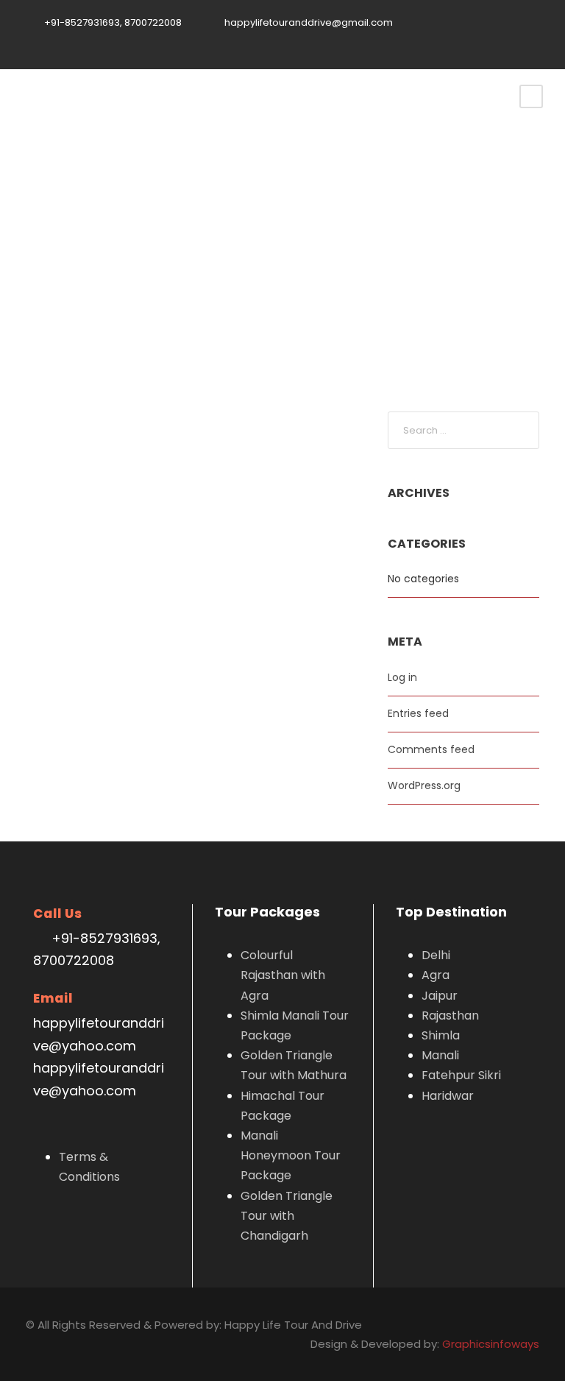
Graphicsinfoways (490, 1344)
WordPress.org (424, 785)
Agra (435, 975)
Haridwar (448, 1095)
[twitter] (490, 39)
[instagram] (535, 39)
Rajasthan (450, 1015)
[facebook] (444, 39)
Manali (440, 1055)
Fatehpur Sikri (461, 1075)
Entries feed (418, 713)
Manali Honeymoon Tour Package (291, 1155)
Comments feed (431, 749)
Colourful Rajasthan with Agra (283, 975)
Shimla (441, 1035)
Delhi (436, 955)
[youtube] (512, 39)
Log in (402, 677)
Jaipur (440, 995)
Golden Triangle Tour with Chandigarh (287, 1215)
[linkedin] (467, 39)
